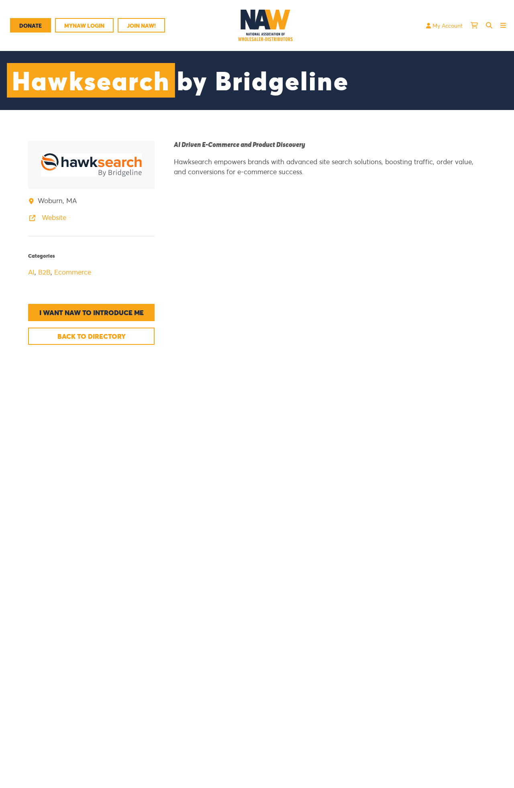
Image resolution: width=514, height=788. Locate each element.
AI (31, 272)
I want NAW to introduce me (91, 312)
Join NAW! (141, 25)
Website (53, 217)
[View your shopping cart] (474, 25)
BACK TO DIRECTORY (91, 336)
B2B (44, 272)
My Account (447, 25)
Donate (30, 25)
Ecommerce (72, 272)
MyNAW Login (84, 25)
